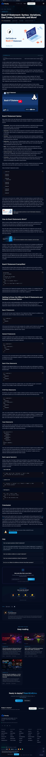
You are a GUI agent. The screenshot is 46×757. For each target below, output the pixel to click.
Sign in (25, 3)
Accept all (16, 754)
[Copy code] (42, 171)
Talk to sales (41, 708)
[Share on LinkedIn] (15, 606)
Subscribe (31, 579)
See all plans (27, 700)
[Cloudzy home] (5, 3)
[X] (2, 726)
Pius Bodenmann (7, 20)
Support (32, 0)
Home (2, 9)
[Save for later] (43, 748)
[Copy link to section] (1, 116)
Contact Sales (38, 0)
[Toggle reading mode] (43, 751)
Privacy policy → (15, 752)
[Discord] (10, 726)
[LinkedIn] (7, 726)
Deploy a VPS (19, 700)
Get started (32, 708)
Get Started (30, 3)
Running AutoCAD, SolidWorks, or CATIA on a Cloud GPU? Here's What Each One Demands (12, 676)
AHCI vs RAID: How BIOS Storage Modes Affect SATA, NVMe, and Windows (34, 649)
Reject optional (10, 754)
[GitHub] (5, 726)
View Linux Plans (13, 532)
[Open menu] (43, 3)
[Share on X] (12, 606)
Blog (5, 9)
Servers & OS (9, 9)
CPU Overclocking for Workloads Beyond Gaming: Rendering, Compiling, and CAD (12, 649)
